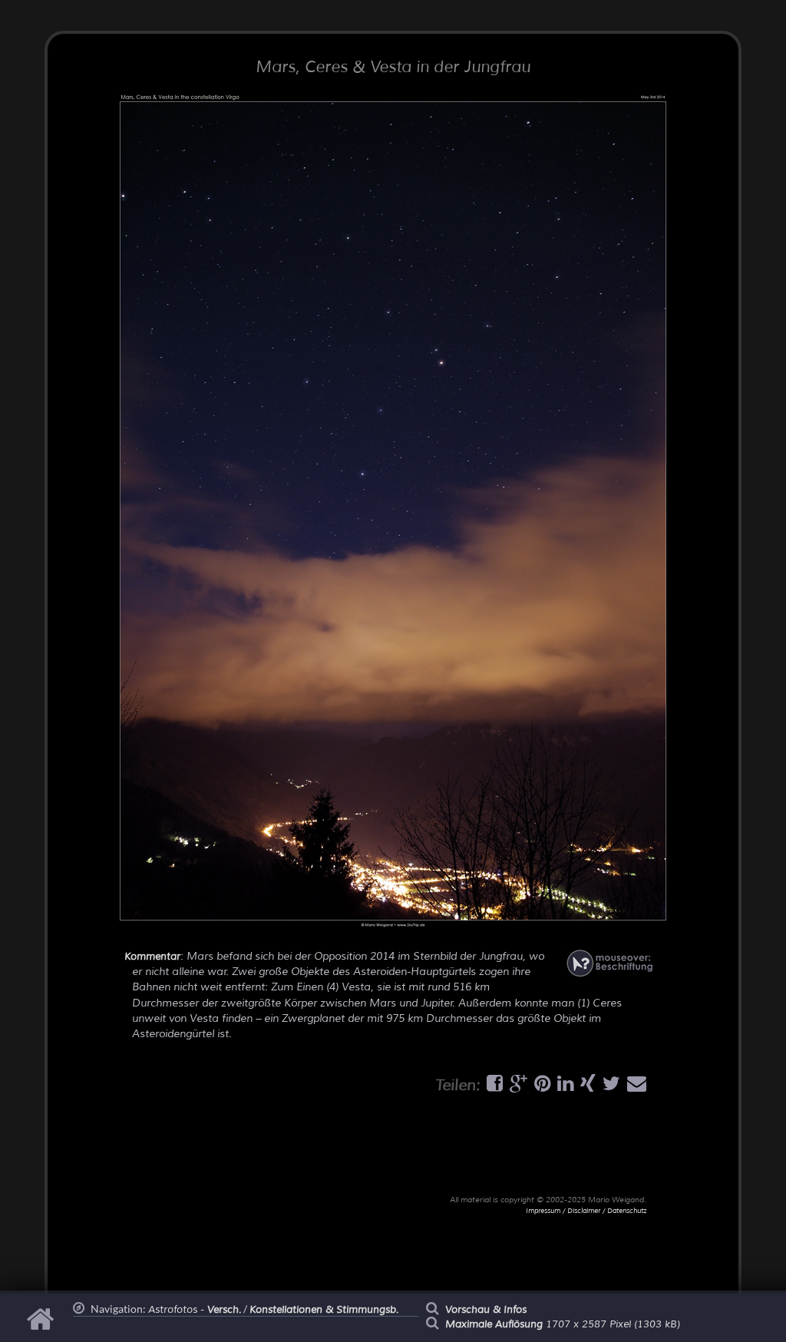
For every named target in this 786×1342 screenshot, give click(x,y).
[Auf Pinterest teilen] (540, 1087)
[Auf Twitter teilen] (609, 1087)
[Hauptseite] (42, 1327)
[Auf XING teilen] (586, 1087)
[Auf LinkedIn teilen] (563, 1087)
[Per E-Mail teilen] (634, 1087)
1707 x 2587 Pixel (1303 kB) (562, 1324)
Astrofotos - (194, 1310)
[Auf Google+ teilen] (516, 1087)
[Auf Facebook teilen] (493, 1087)
